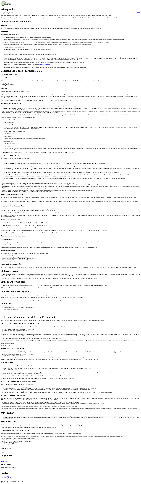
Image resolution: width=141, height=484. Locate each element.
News (3, 451)
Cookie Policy (5, 478)
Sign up (138, 12)
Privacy (110, 18)
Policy (114, 18)
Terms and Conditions (7, 477)
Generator (118, 18)
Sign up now (4, 470)
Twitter (3, 452)
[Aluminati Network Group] (7, 482)
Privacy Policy (5, 476)
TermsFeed (122, 115)
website (127, 115)
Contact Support (4, 461)
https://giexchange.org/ (44, 64)
